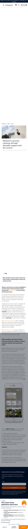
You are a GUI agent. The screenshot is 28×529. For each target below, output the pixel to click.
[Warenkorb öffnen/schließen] (26, 5)
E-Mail (3, 481)
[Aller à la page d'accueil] (10, 5)
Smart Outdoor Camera (9, 320)
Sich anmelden (14, 487)
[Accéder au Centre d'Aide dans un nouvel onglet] (22, 5)
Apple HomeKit (12, 290)
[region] (14, 1)
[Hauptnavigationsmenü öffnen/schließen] (3, 5)
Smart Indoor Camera (9, 330)
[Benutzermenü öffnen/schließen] (24, 5)
